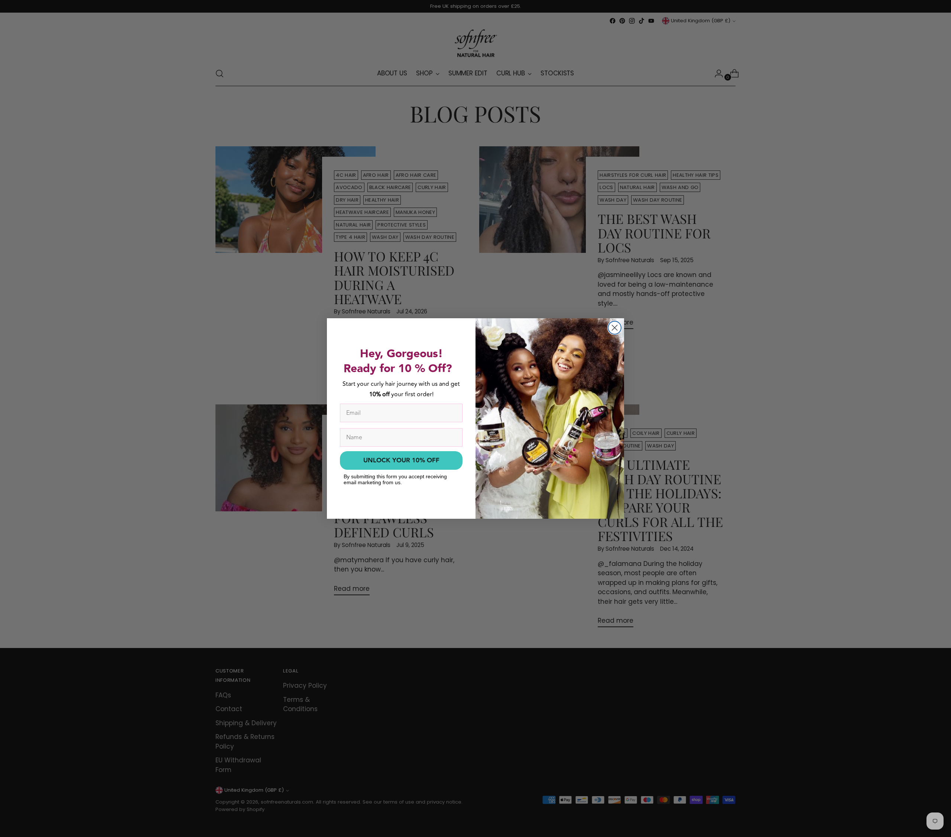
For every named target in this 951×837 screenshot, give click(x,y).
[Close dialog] (614, 327)
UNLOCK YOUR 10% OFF (401, 460)
